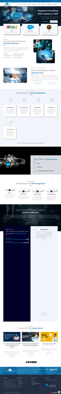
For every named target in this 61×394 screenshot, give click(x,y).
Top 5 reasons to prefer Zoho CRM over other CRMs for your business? (11, 345)
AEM (49, 31)
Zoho (29, 4)
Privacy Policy (20, 383)
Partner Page (39, 80)
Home (20, 4)
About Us (24, 4)
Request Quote (37, 83)
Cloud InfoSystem (12, 392)
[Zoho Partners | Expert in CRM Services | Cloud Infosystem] (7, 4)
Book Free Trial (51, 83)
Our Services (34, 4)
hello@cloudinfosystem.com (8, 1)
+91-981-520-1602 (52, 386)
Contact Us (55, 4)
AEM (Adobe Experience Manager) (45, 170)
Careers (43, 4)
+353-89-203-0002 (18, 1)
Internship (49, 4)
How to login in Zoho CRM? (49, 343)
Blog (39, 4)
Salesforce (30, 31)
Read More (12, 356)
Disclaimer (20, 381)
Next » (34, 362)
